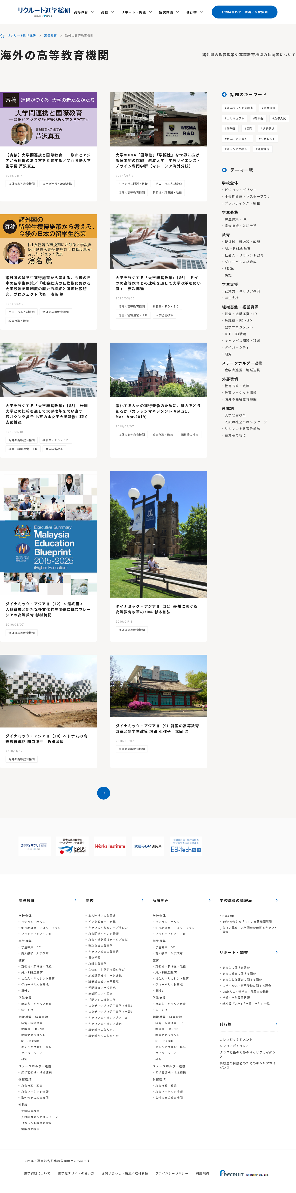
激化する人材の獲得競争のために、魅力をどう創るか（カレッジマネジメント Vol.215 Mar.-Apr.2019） (158, 411)
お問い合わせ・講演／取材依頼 (245, 12)
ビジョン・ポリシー (241, 189)
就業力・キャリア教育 (242, 291)
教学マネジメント (238, 139)
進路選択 (268, 128)
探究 (249, 128)
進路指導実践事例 (100, 945)
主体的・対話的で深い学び (106, 969)
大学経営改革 (164, 315)
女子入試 (280, 118)
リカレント (268, 139)
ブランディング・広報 (242, 203)
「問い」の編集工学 (102, 999)
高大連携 (269, 108)
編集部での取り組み (102, 1030)
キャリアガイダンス (234, 1046)
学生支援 (232, 297)
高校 (104, 12)
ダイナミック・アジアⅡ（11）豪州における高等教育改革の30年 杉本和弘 (157, 609)
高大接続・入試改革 (241, 225)
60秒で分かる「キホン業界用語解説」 (248, 921)
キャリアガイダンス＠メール (108, 1018)
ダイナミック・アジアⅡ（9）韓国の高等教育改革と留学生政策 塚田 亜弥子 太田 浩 (157, 728)
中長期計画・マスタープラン (248, 196)
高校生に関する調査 (236, 967)
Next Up (228, 915)
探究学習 (94, 957)
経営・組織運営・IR (241, 313)
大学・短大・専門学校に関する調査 (246, 985)
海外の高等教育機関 (22, 184)
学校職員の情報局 (236, 900)
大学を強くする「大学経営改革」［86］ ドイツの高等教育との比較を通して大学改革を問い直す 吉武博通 (158, 283)
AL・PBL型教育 (238, 248)
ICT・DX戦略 (236, 334)
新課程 (259, 118)
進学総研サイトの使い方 (76, 1173)
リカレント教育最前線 (242, 428)
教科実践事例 (97, 963)
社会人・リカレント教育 (244, 255)
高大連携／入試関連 (102, 915)
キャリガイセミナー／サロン (108, 927)
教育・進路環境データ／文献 (108, 939)
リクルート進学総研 (21, 35)
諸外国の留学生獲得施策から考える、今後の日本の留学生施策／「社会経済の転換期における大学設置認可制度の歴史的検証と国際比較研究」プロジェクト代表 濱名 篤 (48, 286)
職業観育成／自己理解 (103, 981)
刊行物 (191, 12)
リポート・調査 (133, 12)
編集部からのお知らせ (103, 1036)
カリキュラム (235, 118)
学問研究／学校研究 (102, 987)
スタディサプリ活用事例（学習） (111, 1011)
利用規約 (202, 1173)
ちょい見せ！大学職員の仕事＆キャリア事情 (250, 929)
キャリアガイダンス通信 (105, 1024)
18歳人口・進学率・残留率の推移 (245, 991)
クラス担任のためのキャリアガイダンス (248, 1054)
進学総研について (37, 1173)
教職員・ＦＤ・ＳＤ (166, 306)
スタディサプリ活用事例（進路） (111, 1005)
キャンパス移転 (237, 149)
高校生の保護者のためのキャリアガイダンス (248, 1065)
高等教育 (81, 12)
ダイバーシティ (237, 347)
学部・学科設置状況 (236, 997)
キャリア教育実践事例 (103, 951)
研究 (228, 354)
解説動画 (166, 12)
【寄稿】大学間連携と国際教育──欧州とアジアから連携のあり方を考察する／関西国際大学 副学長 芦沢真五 (48, 160)
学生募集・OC (236, 219)
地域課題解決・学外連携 (105, 975)
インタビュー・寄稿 (102, 921)
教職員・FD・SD (238, 320)
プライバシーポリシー (171, 1173)
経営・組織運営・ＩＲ (133, 315)
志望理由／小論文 (100, 993)
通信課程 (263, 149)
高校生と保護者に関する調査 (242, 979)
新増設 (231, 128)
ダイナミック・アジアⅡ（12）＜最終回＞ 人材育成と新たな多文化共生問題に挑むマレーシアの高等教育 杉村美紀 (48, 609)
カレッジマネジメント (236, 1039)
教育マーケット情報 (241, 392)
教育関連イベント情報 (103, 933)
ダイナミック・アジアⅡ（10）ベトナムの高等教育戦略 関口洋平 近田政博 (47, 738)
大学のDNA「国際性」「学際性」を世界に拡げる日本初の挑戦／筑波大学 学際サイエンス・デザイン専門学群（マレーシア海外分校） (158, 160)
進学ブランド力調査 (240, 108)
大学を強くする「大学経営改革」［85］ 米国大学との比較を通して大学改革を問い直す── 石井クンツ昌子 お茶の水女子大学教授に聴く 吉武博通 (49, 414)
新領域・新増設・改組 (167, 192)
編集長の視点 (190, 434)
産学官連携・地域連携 (57, 184)
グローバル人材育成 (169, 184)
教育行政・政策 (19, 321)
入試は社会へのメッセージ (246, 422)
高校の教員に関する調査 (239, 973)
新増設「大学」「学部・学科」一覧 (246, 1003)
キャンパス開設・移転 (133, 184)
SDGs (229, 268)
